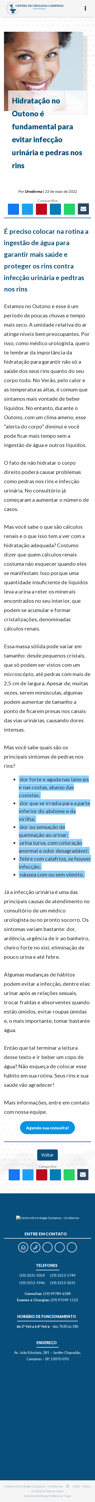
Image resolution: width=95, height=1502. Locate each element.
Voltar (47, 1155)
